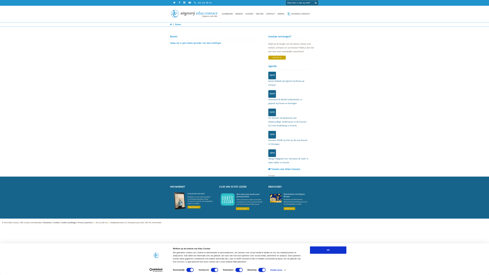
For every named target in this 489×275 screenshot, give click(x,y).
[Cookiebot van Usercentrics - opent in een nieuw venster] (156, 270)
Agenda (249, 14)
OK (328, 250)
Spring (280, 14)
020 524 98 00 (204, 2)
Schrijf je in (277, 58)
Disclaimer (47, 223)
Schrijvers (227, 14)
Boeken (239, 14)
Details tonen (276, 270)
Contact (270, 14)
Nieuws (259, 14)
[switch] (214, 270)
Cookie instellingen (69, 223)
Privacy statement (85, 223)
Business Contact (300, 14)
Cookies (56, 223)
